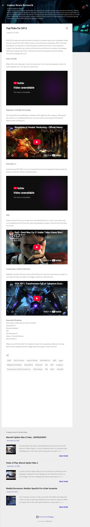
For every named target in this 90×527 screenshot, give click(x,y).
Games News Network (20, 5)
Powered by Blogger (46, 517)
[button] (66, 28)
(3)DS (9, 360)
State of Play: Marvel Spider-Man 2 (22, 463)
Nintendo (39, 365)
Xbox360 (60, 369)
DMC (54, 360)
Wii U (52, 369)
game (61, 360)
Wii (46, 369)
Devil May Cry (45, 360)
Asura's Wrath (32, 360)
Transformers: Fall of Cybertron (19, 369)
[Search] (87, 6)
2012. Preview (19, 360)
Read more (63, 456)
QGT (52, 365)
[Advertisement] (81, 56)
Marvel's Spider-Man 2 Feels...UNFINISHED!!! (26, 437)
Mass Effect (28, 365)
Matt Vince (49, 521)
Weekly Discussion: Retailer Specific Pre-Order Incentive (31, 488)
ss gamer (59, 365)
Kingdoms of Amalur (14, 365)
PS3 (46, 365)
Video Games (37, 369)
